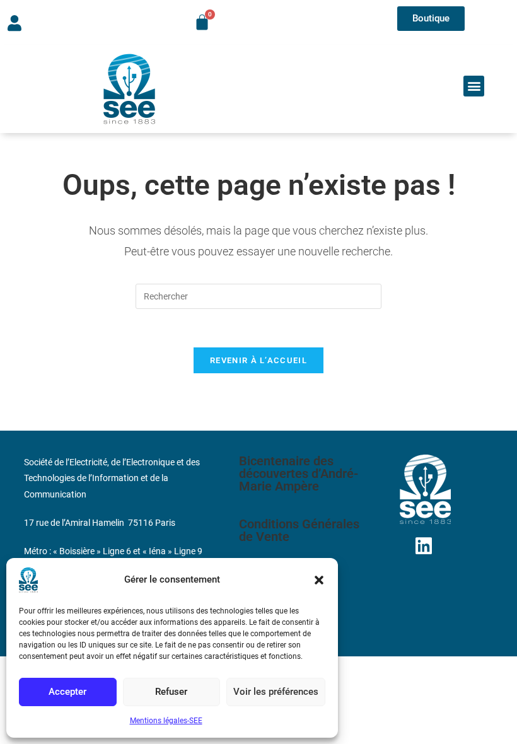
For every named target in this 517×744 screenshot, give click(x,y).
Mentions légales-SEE (166, 720)
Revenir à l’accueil (258, 360)
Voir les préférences (275, 691)
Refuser (171, 691)
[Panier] (202, 22)
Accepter (67, 691)
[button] (319, 580)
